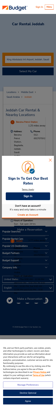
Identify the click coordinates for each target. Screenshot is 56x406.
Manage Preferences (28, 385)
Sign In (39, 7)
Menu (50, 7)
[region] (28, 372)
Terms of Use (38, 375)
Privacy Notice (40, 372)
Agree (28, 401)
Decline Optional (28, 393)
